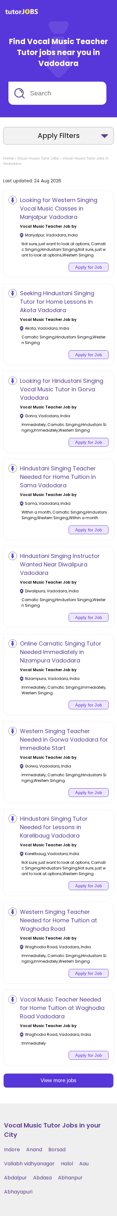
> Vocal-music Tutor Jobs (36, 158)
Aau (84, 1163)
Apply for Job (88, 267)
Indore (12, 1149)
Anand (34, 1149)
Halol (67, 1163)
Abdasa (42, 1177)
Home (8, 158)
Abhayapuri (18, 1191)
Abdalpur (15, 1177)
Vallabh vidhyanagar (29, 1163)
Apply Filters (59, 135)
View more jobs (58, 1080)
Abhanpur (70, 1177)
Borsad (57, 1149)
